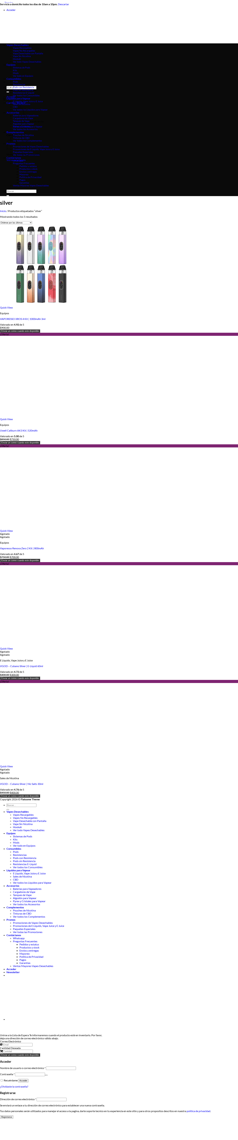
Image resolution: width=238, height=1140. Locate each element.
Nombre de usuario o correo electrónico (22, 1067)
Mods (16, 842)
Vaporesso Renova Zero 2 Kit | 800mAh (22, 548)
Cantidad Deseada (10, 1048)
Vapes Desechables (17, 811)
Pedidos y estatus (28, 166)
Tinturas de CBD (21, 137)
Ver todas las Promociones (26, 154)
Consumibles (13, 78)
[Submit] (7, 91)
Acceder (23, 1080)
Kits (15, 839)
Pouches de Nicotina (23, 135)
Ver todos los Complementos (27, 140)
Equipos (11, 833)
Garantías (24, 182)
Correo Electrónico (10, 1041)
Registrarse (6, 1117)
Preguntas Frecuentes (24, 163)
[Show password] (46, 1075)
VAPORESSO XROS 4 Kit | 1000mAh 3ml (22, 318)
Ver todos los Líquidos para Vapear (30, 109)
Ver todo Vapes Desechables (29, 830)
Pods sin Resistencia (23, 90)
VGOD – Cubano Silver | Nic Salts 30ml (21, 783)
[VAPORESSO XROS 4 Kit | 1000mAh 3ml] (40, 304)
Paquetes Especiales (23, 152)
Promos (10, 919)
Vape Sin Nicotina (23, 823)
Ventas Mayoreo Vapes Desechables (31, 185)
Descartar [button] (63, 4)
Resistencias (19, 84)
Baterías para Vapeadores (26, 115)
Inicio (3, 211)
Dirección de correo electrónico (18, 1099)
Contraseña (7, 1074)
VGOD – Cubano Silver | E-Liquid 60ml (21, 666)
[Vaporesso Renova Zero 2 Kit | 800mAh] (40, 527)
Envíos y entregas (28, 171)
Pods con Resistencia (23, 87)
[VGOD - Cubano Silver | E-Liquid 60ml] (40, 645)
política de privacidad (198, 1111)
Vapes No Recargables (25, 817)
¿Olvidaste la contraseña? (14, 1086)
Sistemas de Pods (22, 836)
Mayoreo (23, 174)
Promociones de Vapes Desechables (31, 146)
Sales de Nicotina (21, 104)
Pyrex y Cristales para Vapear (27, 126)
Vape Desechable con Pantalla (29, 820)
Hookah (17, 827)
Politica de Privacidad (30, 177)
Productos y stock (28, 168)
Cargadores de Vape (23, 118)
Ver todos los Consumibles (26, 95)
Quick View (6, 307)
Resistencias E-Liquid (23, 92)
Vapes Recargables (23, 814)
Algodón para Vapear (23, 123)
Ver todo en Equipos (24, 845)
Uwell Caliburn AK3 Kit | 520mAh (19, 430)
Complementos (15, 132)
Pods (15, 81)
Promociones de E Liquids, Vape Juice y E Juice (36, 149)
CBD (15, 879)
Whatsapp (18, 160)
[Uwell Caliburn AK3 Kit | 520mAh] (40, 416)
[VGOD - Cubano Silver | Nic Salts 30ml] (40, 763)
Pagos (22, 180)
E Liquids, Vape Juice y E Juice (28, 101)
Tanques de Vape (21, 121)
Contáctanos (13, 157)
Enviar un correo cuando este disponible (20, 331)
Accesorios (12, 885)
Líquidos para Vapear (18, 98)
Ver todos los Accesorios (25, 129)
